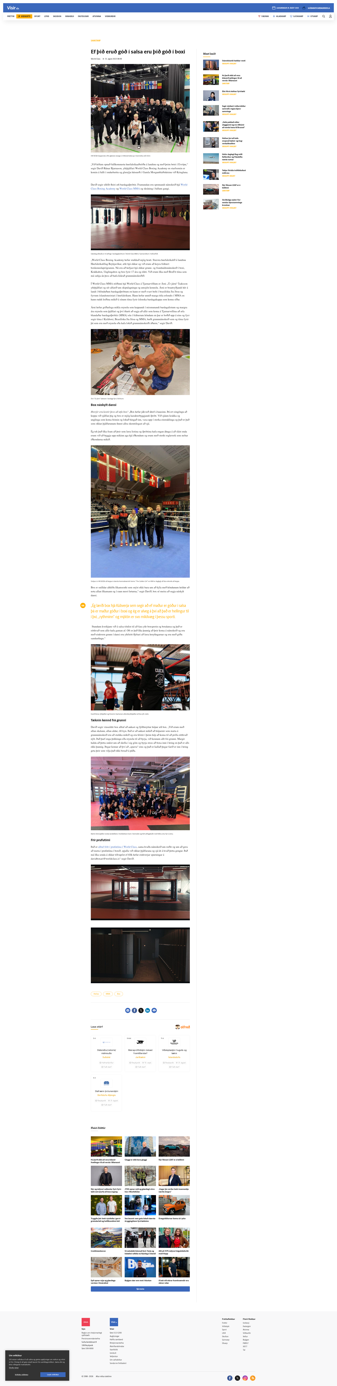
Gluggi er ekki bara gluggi (136, 1160)
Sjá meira (140, 1289)
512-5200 (118, 1333)
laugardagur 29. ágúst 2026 (287, 8)
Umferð (113, 1353)
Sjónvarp (225, 1340)
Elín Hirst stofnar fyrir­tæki (233, 92)
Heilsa (96, 994)
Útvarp (224, 1343)
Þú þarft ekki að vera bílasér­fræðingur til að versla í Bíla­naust (232, 78)
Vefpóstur (114, 1357)
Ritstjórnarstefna (117, 1343)
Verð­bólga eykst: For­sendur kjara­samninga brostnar (232, 202)
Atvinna (246, 1330)
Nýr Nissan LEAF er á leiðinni (171, 1160)
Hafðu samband (116, 1340)
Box (118, 994)
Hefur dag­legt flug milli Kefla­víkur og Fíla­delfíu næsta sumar (232, 157)
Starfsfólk (114, 1350)
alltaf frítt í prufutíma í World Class (117, 847)
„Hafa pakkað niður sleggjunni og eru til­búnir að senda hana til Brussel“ (233, 125)
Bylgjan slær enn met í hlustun (138, 1281)
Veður (245, 1337)
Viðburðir (247, 1333)
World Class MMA (129, 188)
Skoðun (225, 1337)
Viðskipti (225, 1327)
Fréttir (224, 1323)
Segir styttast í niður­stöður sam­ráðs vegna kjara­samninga (234, 109)
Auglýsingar (114, 1336)
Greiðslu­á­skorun (98, 1251)
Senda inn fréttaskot (118, 1363)
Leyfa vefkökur (53, 1375)
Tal (244, 1350)
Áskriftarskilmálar (117, 1347)
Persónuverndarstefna (91, 1339)
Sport (224, 1330)
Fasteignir (247, 1327)
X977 (245, 1347)
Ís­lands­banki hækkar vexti (233, 61)
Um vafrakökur (116, 1360)
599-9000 (89, 1349)
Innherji (246, 1323)
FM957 (246, 1343)
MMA (108, 994)
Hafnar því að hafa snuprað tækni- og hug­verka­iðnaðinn (232, 141)
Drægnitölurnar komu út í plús (172, 1219)
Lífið (224, 1333)
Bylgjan (246, 1340)
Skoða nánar (14, 1368)
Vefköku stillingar (21, 1375)
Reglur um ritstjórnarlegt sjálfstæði (92, 1334)
